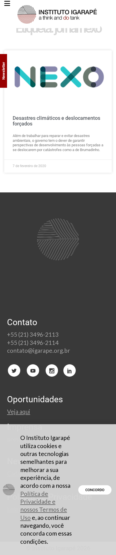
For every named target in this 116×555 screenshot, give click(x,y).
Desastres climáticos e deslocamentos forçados (56, 121)
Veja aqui (18, 411)
